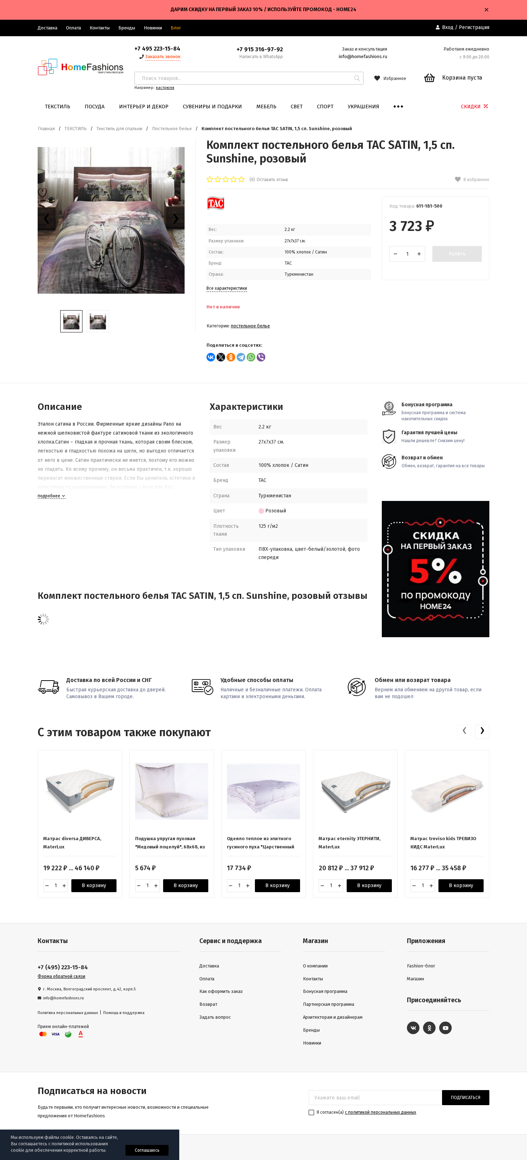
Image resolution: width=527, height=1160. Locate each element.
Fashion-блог (421, 966)
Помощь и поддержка (123, 1012)
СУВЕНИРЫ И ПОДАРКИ (212, 106)
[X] (221, 357)
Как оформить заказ (221, 991)
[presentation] (47, 220)
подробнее (49, 495)
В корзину (94, 885)
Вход (448, 27)
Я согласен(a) (365, 1112)
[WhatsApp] (251, 357)
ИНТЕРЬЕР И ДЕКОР (143, 106)
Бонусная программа (325, 991)
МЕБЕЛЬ (266, 106)
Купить (457, 254)
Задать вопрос (215, 1017)
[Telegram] (241, 357)
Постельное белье (172, 128)
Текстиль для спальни (119, 128)
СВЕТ (297, 106)
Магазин (415, 978)
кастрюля (165, 87)
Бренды (126, 27)
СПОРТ (325, 106)
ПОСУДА (95, 106)
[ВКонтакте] (210, 357)
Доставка (47, 27)
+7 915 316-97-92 (260, 49)
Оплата (73, 27)
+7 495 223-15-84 (157, 48)
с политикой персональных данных (380, 1112)
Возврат (208, 1004)
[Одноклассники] (231, 357)
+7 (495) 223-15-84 (63, 967)
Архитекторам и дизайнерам (332, 1017)
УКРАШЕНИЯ (363, 106)
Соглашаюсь (147, 1150)
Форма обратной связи (61, 976)
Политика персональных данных (68, 1012)
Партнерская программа (328, 1004)
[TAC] (215, 209)
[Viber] (261, 357)
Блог (176, 27)
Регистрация (474, 27)
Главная (46, 128)
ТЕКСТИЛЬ (57, 106)
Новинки (153, 27)
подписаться (465, 1097)
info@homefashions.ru (363, 56)
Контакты (100, 27)
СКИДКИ (471, 107)
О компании (315, 966)
